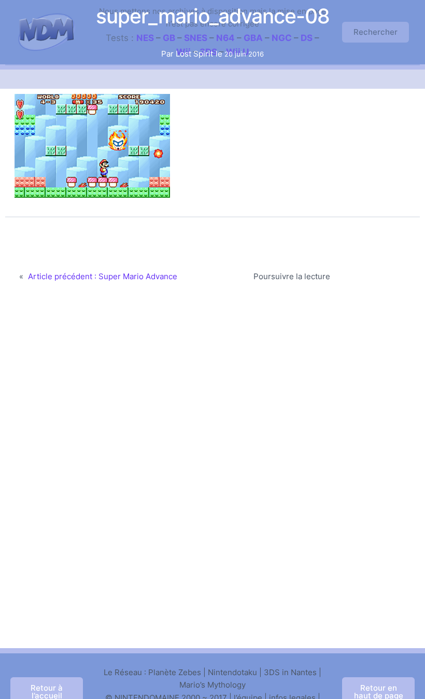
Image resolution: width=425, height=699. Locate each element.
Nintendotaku (232, 672)
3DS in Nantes (290, 672)
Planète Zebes (174, 672)
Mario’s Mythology (212, 685)
